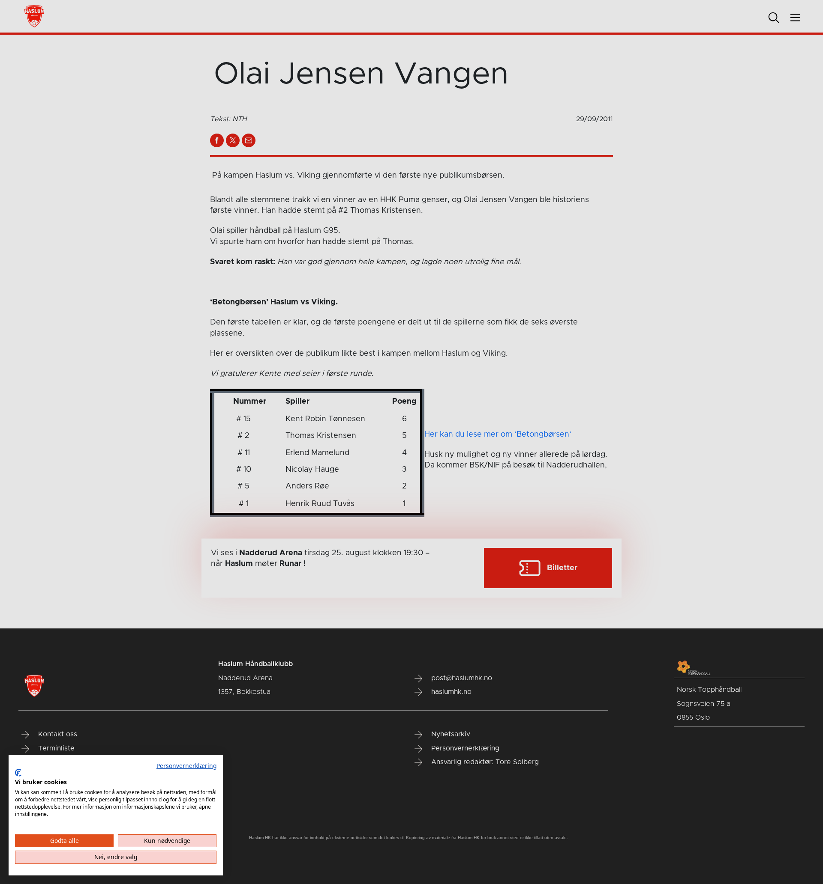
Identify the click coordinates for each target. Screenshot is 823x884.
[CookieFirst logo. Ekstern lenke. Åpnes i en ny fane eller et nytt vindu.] (18, 773)
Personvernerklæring (186, 766)
